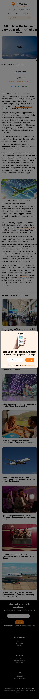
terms (23, 365)
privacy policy (31, 365)
